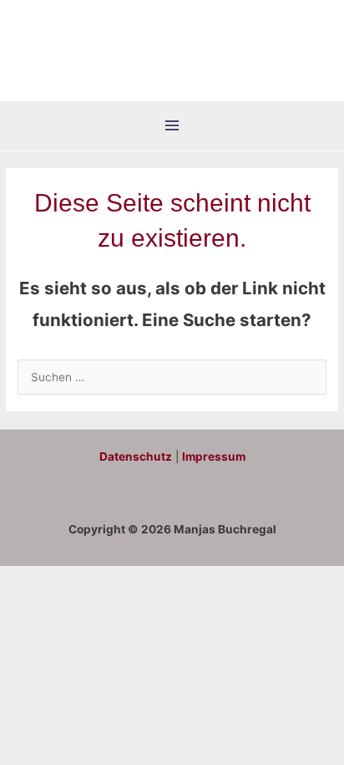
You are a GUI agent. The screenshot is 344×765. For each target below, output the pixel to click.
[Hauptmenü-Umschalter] (172, 126)
